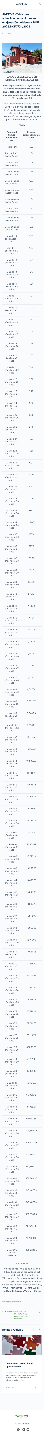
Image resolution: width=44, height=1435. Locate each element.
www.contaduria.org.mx (12, 1302)
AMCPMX (21, 4)
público (17, 1316)
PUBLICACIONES (20, 1314)
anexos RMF (18, 1311)
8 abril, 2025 (7, 34)
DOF (25, 1311)
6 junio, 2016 (10, 1387)
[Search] (39, 4)
